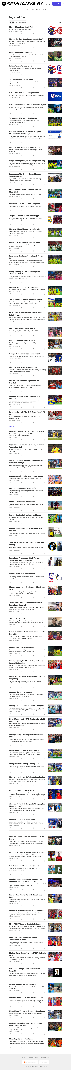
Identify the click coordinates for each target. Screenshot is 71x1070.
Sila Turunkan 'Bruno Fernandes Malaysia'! (26, 299)
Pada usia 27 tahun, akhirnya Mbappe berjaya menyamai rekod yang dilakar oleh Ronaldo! (26, 695)
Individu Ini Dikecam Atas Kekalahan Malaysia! (27, 105)
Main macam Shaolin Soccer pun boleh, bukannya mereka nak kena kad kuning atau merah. (26, 767)
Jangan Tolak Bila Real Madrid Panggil (24, 216)
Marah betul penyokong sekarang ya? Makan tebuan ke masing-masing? (25, 69)
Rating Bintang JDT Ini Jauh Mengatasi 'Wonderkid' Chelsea (24, 273)
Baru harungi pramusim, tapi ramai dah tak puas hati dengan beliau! (27, 343)
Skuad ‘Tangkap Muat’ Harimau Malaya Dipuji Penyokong (27, 678)
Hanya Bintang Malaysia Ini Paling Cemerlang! (27, 161)
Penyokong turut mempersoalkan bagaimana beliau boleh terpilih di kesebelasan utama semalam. (26, 402)
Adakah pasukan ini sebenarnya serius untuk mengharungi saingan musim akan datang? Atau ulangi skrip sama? (26, 709)
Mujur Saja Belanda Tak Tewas (21, 1039)
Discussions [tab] (22, 22)
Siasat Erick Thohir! (17, 618)
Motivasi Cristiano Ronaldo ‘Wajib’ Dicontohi (26, 911)
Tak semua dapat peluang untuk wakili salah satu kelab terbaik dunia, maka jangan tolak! (25, 219)
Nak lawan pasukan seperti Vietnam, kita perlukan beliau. (26, 194)
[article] (35, 30)
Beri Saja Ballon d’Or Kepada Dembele (24, 866)
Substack (27, 1066)
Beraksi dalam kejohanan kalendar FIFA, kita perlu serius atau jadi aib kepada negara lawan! (26, 434)
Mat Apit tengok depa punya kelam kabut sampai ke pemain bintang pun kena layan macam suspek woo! (27, 974)
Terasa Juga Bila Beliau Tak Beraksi (23, 118)
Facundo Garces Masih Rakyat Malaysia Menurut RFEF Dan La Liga (25, 133)
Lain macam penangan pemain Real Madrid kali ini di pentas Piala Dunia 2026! (27, 900)
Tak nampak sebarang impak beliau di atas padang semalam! (27, 290)
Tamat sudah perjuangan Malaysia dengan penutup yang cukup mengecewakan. (26, 108)
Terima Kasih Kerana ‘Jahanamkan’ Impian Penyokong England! (25, 604)
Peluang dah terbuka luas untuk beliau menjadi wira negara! (27, 533)
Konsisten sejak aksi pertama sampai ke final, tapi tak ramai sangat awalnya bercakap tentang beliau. (27, 592)
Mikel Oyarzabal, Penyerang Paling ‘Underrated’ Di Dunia (23, 938)
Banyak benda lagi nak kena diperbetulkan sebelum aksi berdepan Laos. (26, 491)
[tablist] (18, 22)
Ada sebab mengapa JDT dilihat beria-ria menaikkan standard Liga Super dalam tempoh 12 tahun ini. (27, 884)
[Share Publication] (49, 4)
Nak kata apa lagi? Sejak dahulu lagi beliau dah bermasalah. (27, 331)
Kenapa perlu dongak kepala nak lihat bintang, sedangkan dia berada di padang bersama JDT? (27, 277)
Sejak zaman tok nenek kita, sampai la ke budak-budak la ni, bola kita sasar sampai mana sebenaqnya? (27, 650)
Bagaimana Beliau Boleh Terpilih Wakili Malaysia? (24, 397)
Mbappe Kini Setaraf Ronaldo (20, 692)
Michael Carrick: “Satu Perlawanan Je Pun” (26, 39)
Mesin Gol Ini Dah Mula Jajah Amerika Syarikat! (24, 382)
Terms (36, 1057)
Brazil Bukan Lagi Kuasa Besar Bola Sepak (25, 750)
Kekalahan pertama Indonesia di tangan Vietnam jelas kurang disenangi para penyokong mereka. (27, 370)
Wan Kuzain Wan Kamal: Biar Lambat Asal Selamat (25, 529)
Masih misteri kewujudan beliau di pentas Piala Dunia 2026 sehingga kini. (27, 987)
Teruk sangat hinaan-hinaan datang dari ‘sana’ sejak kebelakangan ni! (24, 417)
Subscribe (57, 4)
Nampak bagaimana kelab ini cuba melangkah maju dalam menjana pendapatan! (26, 246)
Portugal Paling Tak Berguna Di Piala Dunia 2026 (26, 736)
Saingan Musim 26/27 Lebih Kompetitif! (24, 204)
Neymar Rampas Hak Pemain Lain (22, 984)
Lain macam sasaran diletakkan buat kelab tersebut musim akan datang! (26, 548)
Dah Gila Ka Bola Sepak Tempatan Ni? (24, 93)
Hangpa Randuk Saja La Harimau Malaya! (25, 515)
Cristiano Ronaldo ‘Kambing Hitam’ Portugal (26, 852)
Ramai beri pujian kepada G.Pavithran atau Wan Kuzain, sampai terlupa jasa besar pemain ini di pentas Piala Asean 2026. (26, 261)
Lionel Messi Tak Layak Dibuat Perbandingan (27, 1011)
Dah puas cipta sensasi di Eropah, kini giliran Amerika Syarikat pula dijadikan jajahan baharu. (25, 386)
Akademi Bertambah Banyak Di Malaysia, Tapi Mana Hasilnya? (27, 805)
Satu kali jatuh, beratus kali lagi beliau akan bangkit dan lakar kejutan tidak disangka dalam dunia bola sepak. (27, 914)
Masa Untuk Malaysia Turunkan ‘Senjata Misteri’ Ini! (25, 191)
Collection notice (44, 1057)
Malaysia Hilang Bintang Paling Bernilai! (25, 229)
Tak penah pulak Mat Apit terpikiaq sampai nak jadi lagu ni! (26, 95)
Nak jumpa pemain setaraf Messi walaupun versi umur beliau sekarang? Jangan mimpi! (27, 724)
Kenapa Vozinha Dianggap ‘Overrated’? (24, 354)
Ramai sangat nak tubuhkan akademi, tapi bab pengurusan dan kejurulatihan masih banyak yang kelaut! (26, 809)
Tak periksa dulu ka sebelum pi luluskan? (21, 29)
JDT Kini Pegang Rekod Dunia (21, 79)
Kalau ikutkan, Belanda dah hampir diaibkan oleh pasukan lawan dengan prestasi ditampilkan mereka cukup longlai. (26, 1042)
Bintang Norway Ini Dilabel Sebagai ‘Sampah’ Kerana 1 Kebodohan (26, 662)
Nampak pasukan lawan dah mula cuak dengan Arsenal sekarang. (25, 150)
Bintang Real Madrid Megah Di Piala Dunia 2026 (25, 896)
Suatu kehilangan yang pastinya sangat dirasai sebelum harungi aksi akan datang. (25, 232)
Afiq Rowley (19, 31)
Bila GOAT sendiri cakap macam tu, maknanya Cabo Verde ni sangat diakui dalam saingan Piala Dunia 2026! (27, 780)
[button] (27, 10)
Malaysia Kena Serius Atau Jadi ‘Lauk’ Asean (26, 431)
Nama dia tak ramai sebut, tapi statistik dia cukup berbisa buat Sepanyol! (26, 943)
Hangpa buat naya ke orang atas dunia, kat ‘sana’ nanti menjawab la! (25, 450)
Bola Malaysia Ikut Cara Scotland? (22, 574)
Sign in (65, 4)
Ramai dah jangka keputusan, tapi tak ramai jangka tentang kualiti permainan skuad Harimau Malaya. (27, 164)
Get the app (44, 1062)
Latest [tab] (12, 22)
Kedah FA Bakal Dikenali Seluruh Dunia (24, 243)
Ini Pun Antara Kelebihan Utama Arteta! (24, 147)
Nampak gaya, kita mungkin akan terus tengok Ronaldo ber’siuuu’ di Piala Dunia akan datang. (25, 637)
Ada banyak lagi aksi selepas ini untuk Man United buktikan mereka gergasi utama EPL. (27, 42)
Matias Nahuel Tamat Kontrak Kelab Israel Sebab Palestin (25, 314)
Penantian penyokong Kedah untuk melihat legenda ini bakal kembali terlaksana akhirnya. (27, 56)
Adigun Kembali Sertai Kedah (20, 53)
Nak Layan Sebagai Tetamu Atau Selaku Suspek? (24, 970)
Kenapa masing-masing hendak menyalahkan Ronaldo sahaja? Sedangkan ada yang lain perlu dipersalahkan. (25, 855)
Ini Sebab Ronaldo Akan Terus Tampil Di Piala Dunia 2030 (27, 633)
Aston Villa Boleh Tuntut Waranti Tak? (24, 340)
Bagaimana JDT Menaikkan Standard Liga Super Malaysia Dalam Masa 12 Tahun (25, 880)
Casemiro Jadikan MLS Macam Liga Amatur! (26, 476)
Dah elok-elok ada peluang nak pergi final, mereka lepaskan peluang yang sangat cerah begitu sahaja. (27, 608)
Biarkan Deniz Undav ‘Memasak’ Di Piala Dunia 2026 (27, 954)
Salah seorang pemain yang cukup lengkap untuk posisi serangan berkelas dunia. (25, 869)
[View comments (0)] (22, 34)
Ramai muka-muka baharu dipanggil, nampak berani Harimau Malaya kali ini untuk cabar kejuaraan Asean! (25, 682)
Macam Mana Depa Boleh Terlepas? (23, 27)
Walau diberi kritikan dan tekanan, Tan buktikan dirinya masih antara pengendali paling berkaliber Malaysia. (25, 466)
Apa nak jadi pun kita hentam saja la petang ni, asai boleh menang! (26, 518)
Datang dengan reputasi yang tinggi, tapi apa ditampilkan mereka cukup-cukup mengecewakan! (26, 740)
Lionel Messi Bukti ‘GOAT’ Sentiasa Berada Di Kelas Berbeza (27, 720)
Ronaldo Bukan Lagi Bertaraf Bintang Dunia (26, 998)
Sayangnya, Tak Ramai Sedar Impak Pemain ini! (26, 257)
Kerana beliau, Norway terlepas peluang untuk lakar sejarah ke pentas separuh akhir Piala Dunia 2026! (27, 666)
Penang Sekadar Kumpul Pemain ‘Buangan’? (26, 706)
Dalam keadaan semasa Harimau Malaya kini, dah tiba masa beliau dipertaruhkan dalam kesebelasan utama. (27, 302)
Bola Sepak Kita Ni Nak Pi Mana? (22, 647)
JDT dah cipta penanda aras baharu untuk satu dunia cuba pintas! (26, 82)
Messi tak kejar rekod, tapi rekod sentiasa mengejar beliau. (26, 1013)
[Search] (46, 4)
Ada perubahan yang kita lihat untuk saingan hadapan (25, 206)
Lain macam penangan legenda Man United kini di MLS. (26, 478)
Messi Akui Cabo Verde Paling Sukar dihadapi (27, 777)
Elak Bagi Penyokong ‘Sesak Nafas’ (23, 488)
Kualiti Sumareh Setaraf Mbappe (22, 502)
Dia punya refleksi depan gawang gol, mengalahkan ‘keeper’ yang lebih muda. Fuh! (27, 1028)
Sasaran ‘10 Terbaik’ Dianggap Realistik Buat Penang (26, 543)
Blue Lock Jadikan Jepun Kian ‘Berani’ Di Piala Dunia (27, 838)
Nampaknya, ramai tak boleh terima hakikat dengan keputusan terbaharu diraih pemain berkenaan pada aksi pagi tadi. (27, 793)
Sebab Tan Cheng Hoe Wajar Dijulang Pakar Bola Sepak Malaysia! (26, 461)
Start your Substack (31, 1062)
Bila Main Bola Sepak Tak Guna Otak (23, 367)
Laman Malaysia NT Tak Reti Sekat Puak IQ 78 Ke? (27, 413)
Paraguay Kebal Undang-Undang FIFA (24, 764)
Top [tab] (16, 22)
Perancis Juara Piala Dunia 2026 (22, 820)
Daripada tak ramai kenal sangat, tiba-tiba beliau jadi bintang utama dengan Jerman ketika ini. (27, 958)
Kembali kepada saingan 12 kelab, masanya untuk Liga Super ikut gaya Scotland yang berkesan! (27, 577)
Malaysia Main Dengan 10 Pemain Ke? (24, 287)
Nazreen (16, 535)
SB (14, 140)
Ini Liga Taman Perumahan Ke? (21, 66)
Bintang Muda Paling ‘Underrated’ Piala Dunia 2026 (27, 588)
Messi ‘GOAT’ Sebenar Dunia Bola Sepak (25, 924)
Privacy (31, 1057)
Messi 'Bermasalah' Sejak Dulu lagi (22, 328)
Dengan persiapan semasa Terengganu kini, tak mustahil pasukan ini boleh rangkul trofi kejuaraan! (26, 563)
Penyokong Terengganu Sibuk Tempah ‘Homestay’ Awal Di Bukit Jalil (24, 559)
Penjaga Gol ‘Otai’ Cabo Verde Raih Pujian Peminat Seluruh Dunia (25, 1024)
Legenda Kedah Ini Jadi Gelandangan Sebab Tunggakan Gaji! (26, 446)
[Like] (10, 34)
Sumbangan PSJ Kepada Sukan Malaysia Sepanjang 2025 (25, 175)
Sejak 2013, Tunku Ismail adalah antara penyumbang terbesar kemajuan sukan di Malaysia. (25, 179)
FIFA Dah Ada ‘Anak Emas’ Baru (21, 791)
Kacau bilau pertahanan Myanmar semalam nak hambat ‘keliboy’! (26, 505)
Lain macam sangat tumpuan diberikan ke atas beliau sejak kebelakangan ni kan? (26, 357)
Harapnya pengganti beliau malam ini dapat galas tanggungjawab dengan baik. (24, 121)
